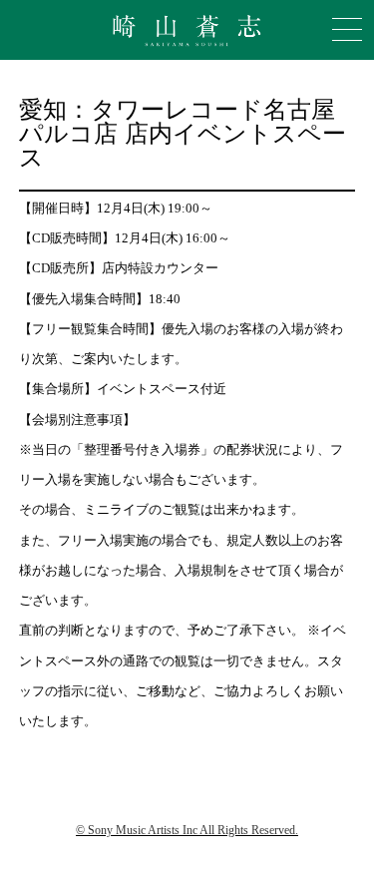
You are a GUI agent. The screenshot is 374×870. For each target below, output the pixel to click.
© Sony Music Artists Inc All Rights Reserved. (187, 830)
